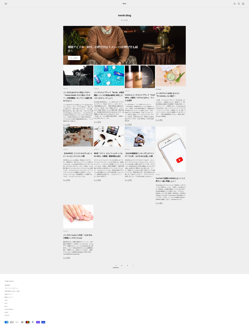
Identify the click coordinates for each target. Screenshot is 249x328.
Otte (6, 300)
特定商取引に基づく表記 (12, 291)
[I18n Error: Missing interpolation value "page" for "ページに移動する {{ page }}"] (133, 265)
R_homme (158, 89)
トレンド (65, 88)
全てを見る (124, 20)
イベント (65, 149)
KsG (6, 303)
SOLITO (7, 315)
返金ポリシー (9, 294)
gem (6, 306)
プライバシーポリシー (11, 288)
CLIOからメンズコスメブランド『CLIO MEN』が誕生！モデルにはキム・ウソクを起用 (140, 98)
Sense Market (9, 309)
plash (6, 312)
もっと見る (74, 58)
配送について (9, 297)
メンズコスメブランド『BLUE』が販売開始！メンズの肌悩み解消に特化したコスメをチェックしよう (109, 95)
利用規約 (7, 285)
